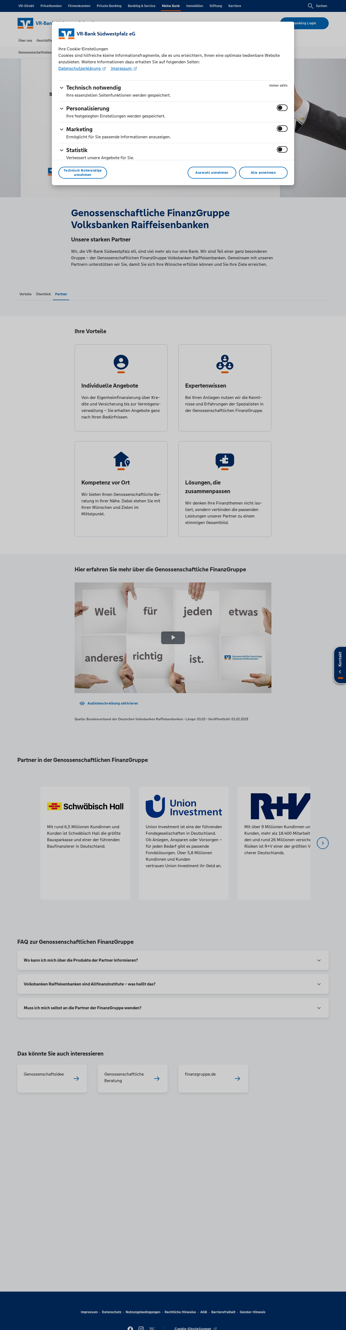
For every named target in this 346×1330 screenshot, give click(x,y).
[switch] (282, 107)
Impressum (121, 68)
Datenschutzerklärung (80, 68)
